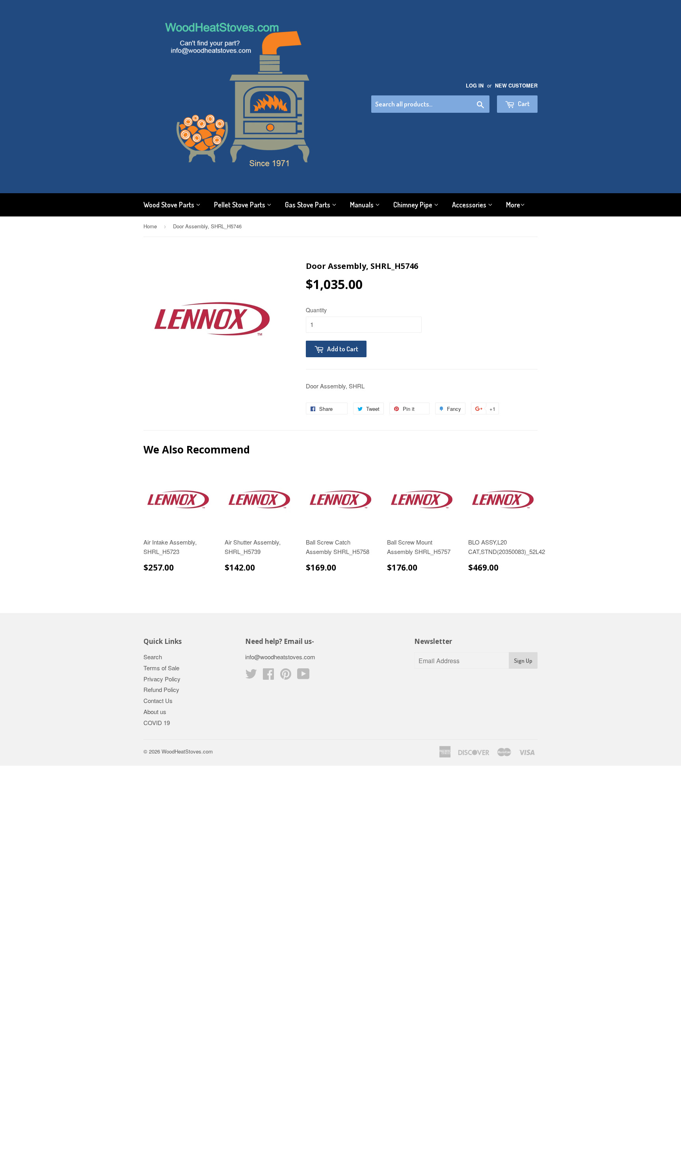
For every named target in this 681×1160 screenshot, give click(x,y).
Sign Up (523, 660)
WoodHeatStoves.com (187, 751)
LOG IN (475, 85)
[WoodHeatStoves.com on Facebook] (268, 676)
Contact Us (158, 700)
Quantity (316, 310)
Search (152, 657)
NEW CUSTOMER (516, 85)
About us (154, 711)
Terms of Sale (161, 668)
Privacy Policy (161, 679)
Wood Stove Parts (169, 204)
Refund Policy (161, 689)
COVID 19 (156, 722)
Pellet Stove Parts (240, 204)
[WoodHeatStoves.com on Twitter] (251, 676)
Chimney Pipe (413, 204)
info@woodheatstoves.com (280, 657)
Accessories (470, 204)
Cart (523, 103)
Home (150, 226)
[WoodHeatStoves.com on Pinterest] (286, 676)
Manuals (362, 204)
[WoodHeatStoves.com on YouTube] (303, 676)
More (513, 204)
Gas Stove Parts (308, 204)
